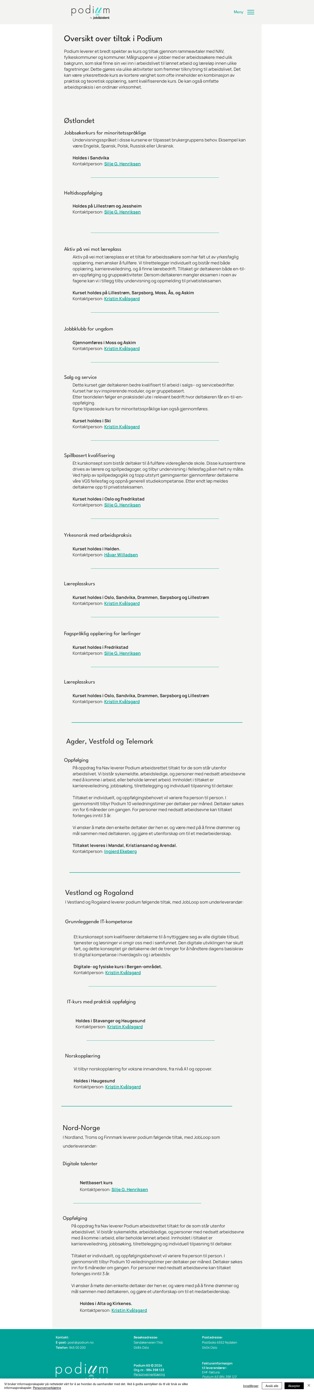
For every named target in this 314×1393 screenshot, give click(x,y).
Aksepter (294, 1386)
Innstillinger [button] (250, 1386)
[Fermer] (308, 1386)
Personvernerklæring (149, 1374)
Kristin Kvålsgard (122, 701)
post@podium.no (81, 1342)
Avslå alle (272, 1386)
